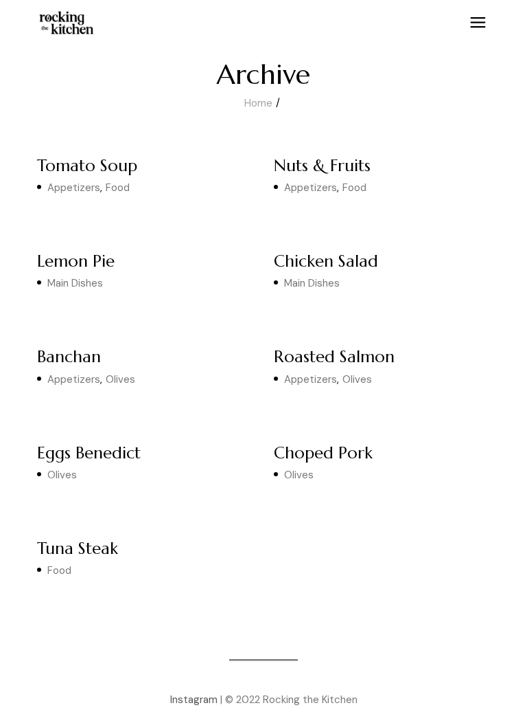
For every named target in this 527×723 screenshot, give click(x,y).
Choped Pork (323, 453)
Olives (120, 379)
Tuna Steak (77, 548)
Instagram (194, 700)
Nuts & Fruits (322, 165)
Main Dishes (75, 283)
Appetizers (73, 187)
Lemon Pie (76, 261)
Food (118, 187)
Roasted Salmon (334, 356)
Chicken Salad (326, 261)
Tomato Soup (87, 165)
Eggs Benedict (89, 453)
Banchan (69, 356)
